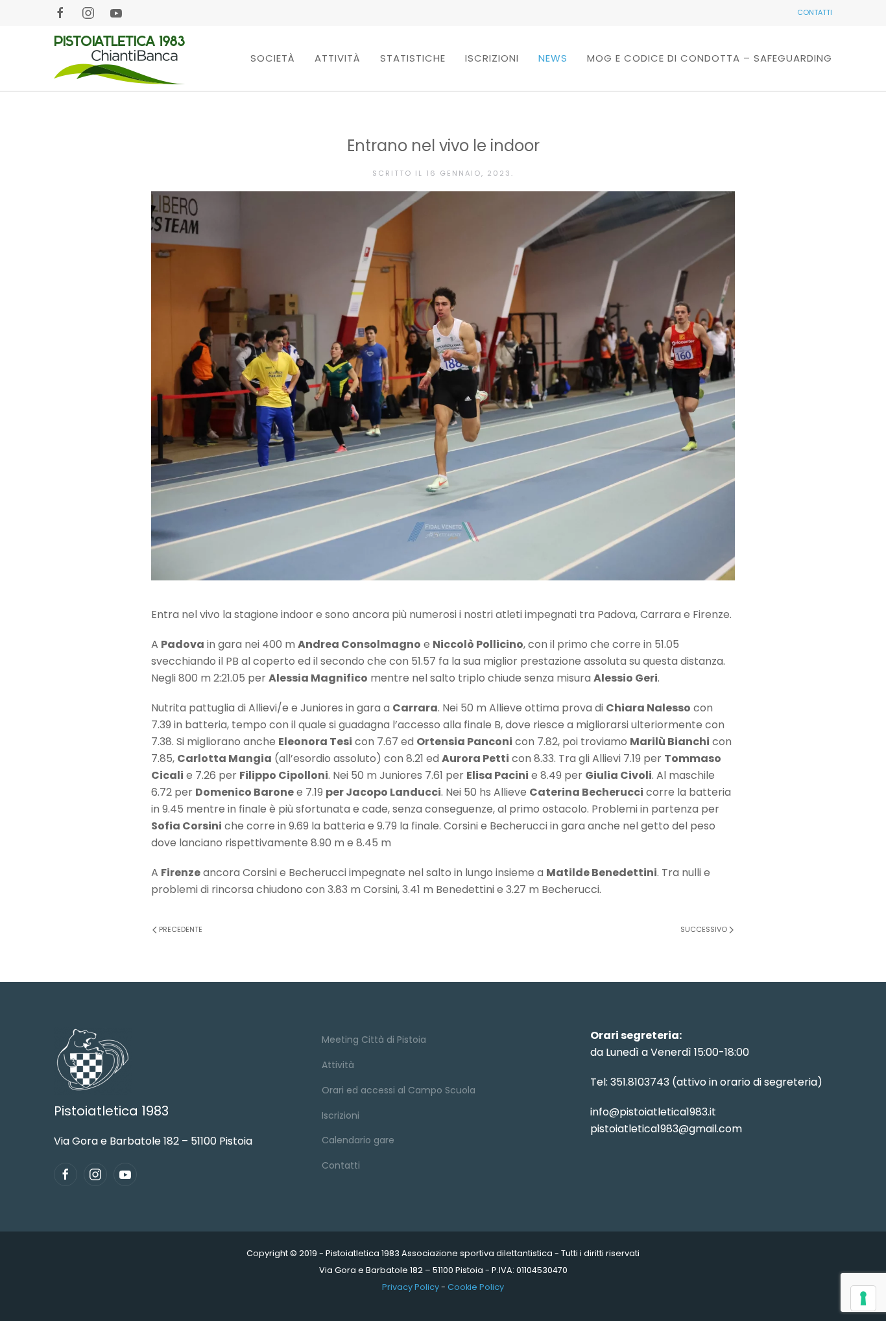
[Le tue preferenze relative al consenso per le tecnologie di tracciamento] (863, 1298)
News (553, 58)
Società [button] (272, 58)
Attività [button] (338, 58)
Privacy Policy (410, 1286)
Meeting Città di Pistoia (374, 1039)
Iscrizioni (492, 58)
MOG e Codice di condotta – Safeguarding (709, 58)
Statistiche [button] (413, 58)
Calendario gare (358, 1140)
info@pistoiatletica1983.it (653, 1111)
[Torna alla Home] (119, 58)
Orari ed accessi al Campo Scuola (398, 1090)
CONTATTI (814, 12)
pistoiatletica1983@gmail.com (666, 1128)
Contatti (341, 1165)
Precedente (180, 929)
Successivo (703, 929)
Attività (338, 1064)
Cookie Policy (476, 1286)
